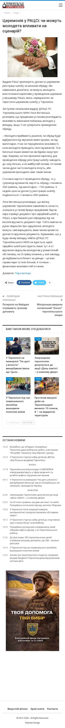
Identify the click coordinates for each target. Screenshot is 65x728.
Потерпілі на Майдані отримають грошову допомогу (15, 308)
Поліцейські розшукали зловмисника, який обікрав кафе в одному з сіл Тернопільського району (34, 529)
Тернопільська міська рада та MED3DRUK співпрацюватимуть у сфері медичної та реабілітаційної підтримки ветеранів (32, 472)
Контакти (52, 709)
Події (9, 339)
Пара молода (23, 273)
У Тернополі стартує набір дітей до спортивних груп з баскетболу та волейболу (35, 521)
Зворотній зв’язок (17, 709)
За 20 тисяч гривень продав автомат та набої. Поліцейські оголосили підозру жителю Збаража (35, 504)
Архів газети (37, 709)
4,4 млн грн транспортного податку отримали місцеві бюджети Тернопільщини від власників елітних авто (35, 557)
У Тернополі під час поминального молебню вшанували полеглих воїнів (33, 549)
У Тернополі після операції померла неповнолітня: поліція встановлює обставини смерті (34, 512)
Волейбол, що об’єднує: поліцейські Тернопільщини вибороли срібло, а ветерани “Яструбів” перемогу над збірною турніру (34, 449)
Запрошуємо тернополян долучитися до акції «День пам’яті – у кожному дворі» (34, 496)
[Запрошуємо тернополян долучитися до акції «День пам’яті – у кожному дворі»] (46, 346)
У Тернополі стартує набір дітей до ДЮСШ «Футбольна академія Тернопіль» (32, 458)
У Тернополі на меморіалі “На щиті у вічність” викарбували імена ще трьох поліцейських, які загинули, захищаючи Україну (35, 482)
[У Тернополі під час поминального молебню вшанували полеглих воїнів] (18, 385)
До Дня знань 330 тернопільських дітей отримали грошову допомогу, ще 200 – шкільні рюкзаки (34, 540)
